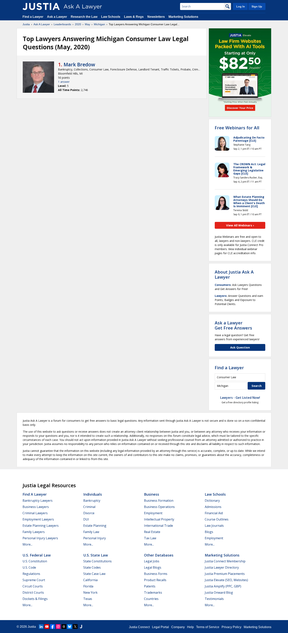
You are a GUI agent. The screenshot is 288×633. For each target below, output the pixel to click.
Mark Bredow (79, 64)
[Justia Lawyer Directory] (81, 626)
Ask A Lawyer (42, 24)
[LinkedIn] (41, 626)
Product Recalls (155, 580)
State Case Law (94, 574)
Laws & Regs (134, 16)
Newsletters (156, 16)
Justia (26, 24)
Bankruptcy (91, 500)
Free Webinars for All (237, 127)
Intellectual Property (159, 519)
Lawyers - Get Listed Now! (240, 397)
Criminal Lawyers (35, 513)
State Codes (92, 567)
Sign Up (257, 6)
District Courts (33, 592)
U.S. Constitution (35, 561)
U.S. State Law (95, 555)
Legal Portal (160, 627)
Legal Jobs (151, 561)
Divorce (88, 513)
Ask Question (240, 347)
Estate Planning (94, 525)
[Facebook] (52, 626)
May (87, 24)
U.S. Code (29, 567)
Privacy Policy (231, 627)
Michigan (99, 24)
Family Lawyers (34, 532)
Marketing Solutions (183, 16)
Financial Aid (214, 513)
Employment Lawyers (38, 519)
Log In (240, 6)
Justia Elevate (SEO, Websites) (226, 580)
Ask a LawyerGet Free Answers (233, 325)
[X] (75, 626)
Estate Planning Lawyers (41, 525)
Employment (153, 513)
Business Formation (158, 500)
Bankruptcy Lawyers (38, 500)
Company (178, 627)
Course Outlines (216, 519)
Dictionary (212, 500)
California (90, 580)
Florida (88, 586)
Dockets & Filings (35, 599)
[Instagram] (58, 626)
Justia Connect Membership (225, 561)
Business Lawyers (36, 507)
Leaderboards (62, 24)
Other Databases (158, 555)
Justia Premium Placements (225, 574)
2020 (78, 24)
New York (90, 592)
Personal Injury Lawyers (40, 538)
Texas (87, 599)
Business (151, 494)
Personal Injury (94, 538)
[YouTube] (46, 626)
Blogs (209, 532)
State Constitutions (97, 561)
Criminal (89, 507)
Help (190, 627)
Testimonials (214, 599)
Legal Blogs (152, 567)
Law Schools (110, 16)
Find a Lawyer (33, 16)
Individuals (92, 494)
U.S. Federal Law (37, 555)
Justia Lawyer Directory (222, 567)
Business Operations (159, 507)
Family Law (91, 532)
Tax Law (150, 538)
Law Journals (214, 525)
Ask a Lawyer (57, 16)
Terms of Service (207, 627)
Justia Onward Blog (219, 592)
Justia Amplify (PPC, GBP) (223, 586)
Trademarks (153, 592)
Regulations (31, 574)
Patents (149, 586)
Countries (151, 599)
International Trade (158, 525)
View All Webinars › (240, 225)
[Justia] (41, 6)
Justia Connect (139, 627)
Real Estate (152, 532)
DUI (86, 519)
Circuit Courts (33, 586)
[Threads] (64, 626)
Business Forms (155, 574)
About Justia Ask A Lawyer (234, 274)
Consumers (223, 285)
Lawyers (220, 296)
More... (27, 544)
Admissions (213, 507)
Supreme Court (34, 580)
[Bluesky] (69, 626)
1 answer (64, 82)
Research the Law (84, 16)
